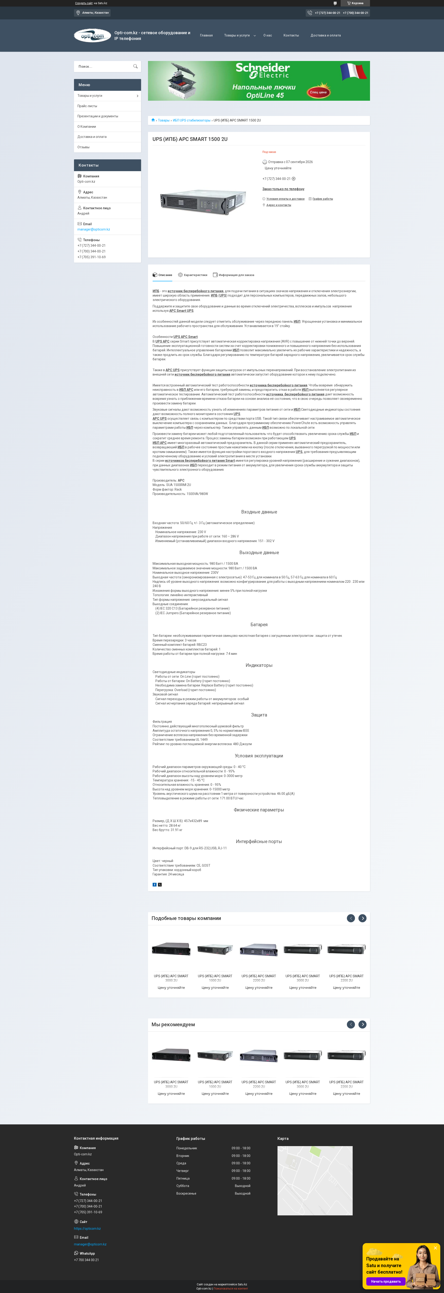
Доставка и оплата (326, 35)
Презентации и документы (97, 116)
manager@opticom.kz (93, 229)
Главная (206, 35)
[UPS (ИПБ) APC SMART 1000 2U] (215, 949)
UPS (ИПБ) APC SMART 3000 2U (171, 978)
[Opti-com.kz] (92, 35)
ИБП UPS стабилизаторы (191, 120)
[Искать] (135, 66)
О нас (267, 35)
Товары (164, 120)
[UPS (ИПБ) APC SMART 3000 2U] (171, 949)
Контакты (291, 35)
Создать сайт (84, 3)
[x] (160, 885)
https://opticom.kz (87, 1228)
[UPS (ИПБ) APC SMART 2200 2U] (259, 949)
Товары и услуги (237, 35)
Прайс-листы (87, 106)
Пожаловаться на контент (231, 1288)
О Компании (86, 126)
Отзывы (83, 147)
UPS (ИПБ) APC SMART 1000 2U (215, 978)
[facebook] (155, 885)
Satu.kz (242, 1284)
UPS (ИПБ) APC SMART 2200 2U (259, 978)
